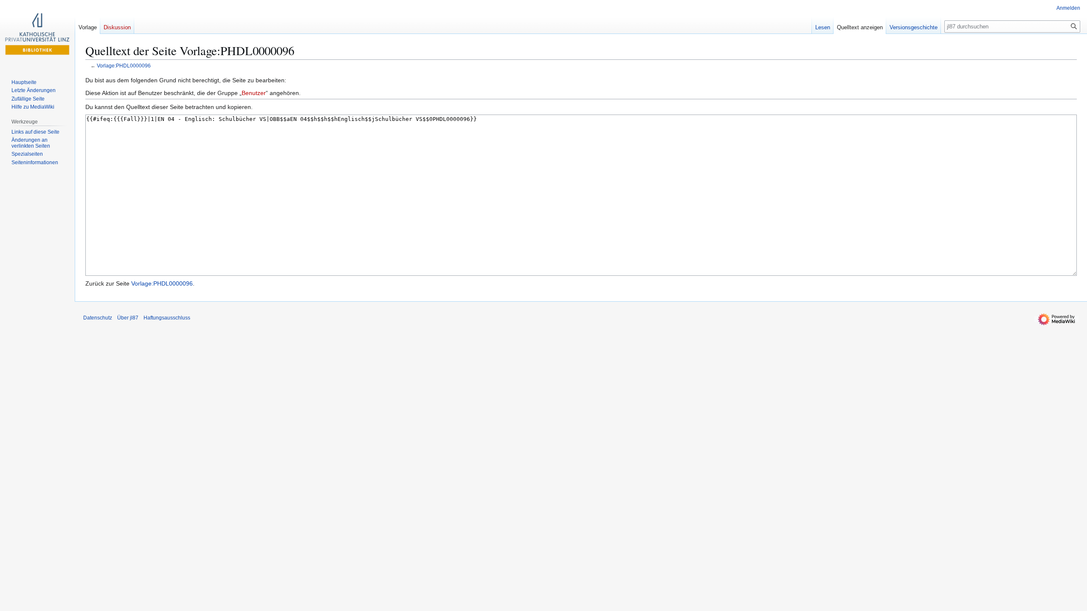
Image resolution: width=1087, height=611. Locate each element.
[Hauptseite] (37, 34)
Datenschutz (97, 318)
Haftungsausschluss (167, 318)
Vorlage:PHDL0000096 (124, 65)
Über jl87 (127, 318)
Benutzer (254, 93)
